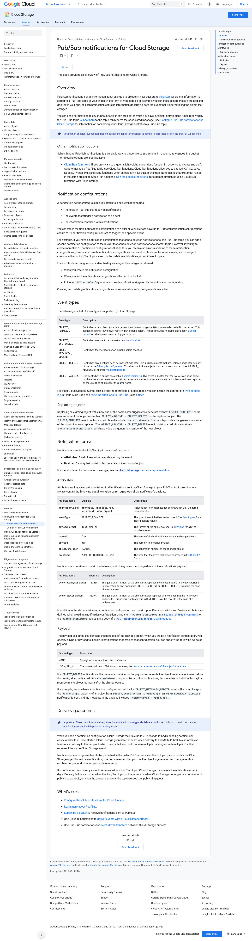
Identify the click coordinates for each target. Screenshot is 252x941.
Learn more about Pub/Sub (80, 806)
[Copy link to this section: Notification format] (96, 442)
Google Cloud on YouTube (215, 908)
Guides (26, 21)
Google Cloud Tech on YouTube (218, 914)
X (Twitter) (207, 903)
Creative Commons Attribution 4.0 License (143, 861)
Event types (189, 517)
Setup (65, 67)
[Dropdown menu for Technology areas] (70, 4)
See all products (59, 892)
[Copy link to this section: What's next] (82, 792)
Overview (10, 21)
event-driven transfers (113, 825)
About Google (57, 926)
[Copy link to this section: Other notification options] (101, 147)
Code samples (159, 903)
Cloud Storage (22, 15)
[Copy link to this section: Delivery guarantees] (98, 711)
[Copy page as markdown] (72, 56)
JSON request (143, 618)
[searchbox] (23, 33)
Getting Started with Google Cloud (169, 897)
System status (108, 908)
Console (197, 4)
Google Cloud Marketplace (64, 903)
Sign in (244, 4)
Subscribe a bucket (75, 812)
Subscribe (212, 933)
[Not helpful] (201, 39)
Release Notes (108, 903)
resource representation (145, 470)
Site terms (85, 926)
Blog (204, 892)
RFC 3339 (195, 555)
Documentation (75, 39)
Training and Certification (164, 914)
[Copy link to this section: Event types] (82, 303)
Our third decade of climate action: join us (140, 926)
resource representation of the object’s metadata (159, 666)
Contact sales (57, 908)
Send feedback (190, 48)
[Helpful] (196, 39)
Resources (77, 21)
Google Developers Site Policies (106, 865)
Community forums (111, 892)
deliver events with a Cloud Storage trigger (122, 819)
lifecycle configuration (111, 366)
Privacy (72, 926)
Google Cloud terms (104, 926)
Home (60, 39)
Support (105, 897)
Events (205, 897)
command (181, 614)
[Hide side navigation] (41, 934)
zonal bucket (133, 340)
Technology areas (56, 4)
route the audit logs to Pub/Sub (109, 395)
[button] (22, 65)
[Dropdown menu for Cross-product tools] (106, 4)
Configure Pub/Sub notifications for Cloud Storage (94, 800)
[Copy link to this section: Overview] (78, 88)
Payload (179, 527)
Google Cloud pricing (61, 897)
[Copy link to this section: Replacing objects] (88, 405)
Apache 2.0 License (60, 865)
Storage (91, 39)
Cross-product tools (90, 4)
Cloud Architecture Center (165, 908)
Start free (238, 14)
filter (140, 395)
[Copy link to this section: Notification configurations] (110, 194)
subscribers (87, 120)
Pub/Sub (164, 96)
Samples (60, 21)
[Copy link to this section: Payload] (73, 629)
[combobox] (168, 4)
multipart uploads (115, 369)
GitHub (154, 892)
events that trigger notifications (104, 133)
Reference (43, 21)
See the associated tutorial (132, 177)
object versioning (132, 376)
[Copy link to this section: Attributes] (76, 480)
